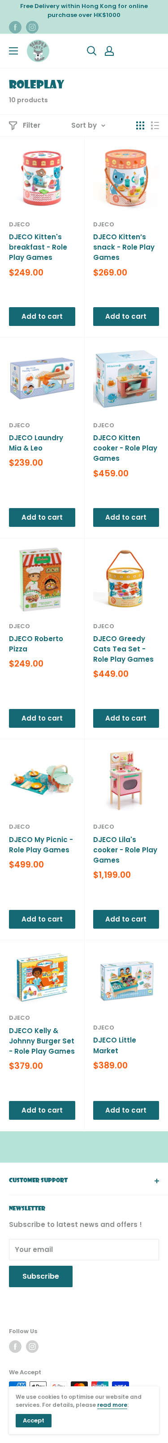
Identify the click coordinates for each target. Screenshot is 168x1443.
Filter (31, 125)
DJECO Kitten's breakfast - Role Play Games (38, 247)
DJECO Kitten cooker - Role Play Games (125, 448)
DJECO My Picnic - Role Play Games (41, 845)
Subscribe (40, 1276)
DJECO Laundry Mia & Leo (36, 443)
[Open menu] (13, 50)
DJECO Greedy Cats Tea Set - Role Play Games (123, 649)
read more (112, 1405)
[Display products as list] (155, 125)
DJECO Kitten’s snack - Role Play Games (124, 247)
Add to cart (42, 316)
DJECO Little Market (114, 1045)
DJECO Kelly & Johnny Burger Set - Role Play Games (42, 1041)
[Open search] (92, 51)
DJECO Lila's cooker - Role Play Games (125, 850)
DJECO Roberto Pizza (36, 644)
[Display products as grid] (140, 125)
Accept (33, 1420)
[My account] (109, 51)
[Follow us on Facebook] (15, 27)
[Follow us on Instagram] (32, 27)
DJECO (19, 224)
